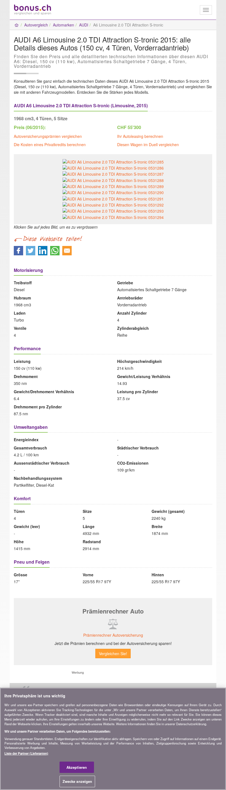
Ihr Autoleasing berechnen (140, 136)
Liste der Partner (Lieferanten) (26, 753)
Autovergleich (36, 25)
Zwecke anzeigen (77, 781)
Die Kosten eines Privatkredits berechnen (50, 144)
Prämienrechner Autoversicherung (113, 635)
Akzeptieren (76, 767)
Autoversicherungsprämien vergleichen (48, 136)
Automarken (63, 25)
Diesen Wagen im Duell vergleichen (148, 144)
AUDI (83, 25)
